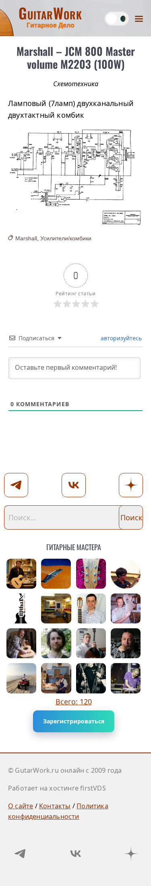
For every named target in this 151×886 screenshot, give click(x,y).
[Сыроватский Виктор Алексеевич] (125, 608)
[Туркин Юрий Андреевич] (56, 573)
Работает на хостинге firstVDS (57, 788)
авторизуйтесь (120, 338)
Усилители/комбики (65, 238)
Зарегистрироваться (73, 721)
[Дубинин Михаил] (21, 608)
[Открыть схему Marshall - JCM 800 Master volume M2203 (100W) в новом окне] (75, 177)
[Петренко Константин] (125, 678)
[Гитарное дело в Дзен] (131, 853)
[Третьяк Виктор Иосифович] (91, 678)
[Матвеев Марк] (56, 643)
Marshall (26, 238)
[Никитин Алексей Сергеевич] (125, 643)
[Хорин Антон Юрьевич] (56, 678)
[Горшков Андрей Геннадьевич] (21, 678)
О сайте (20, 805)
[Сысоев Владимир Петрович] (21, 573)
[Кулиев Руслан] (91, 643)
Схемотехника (75, 83)
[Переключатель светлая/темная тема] (117, 18)
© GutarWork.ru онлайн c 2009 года (65, 770)
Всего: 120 (74, 701)
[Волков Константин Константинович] (91, 573)
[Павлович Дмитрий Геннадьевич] (56, 608)
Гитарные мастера (73, 545)
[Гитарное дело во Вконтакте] (76, 853)
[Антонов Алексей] (125, 573)
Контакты (55, 805)
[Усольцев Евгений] (91, 608)
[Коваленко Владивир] (21, 643)
